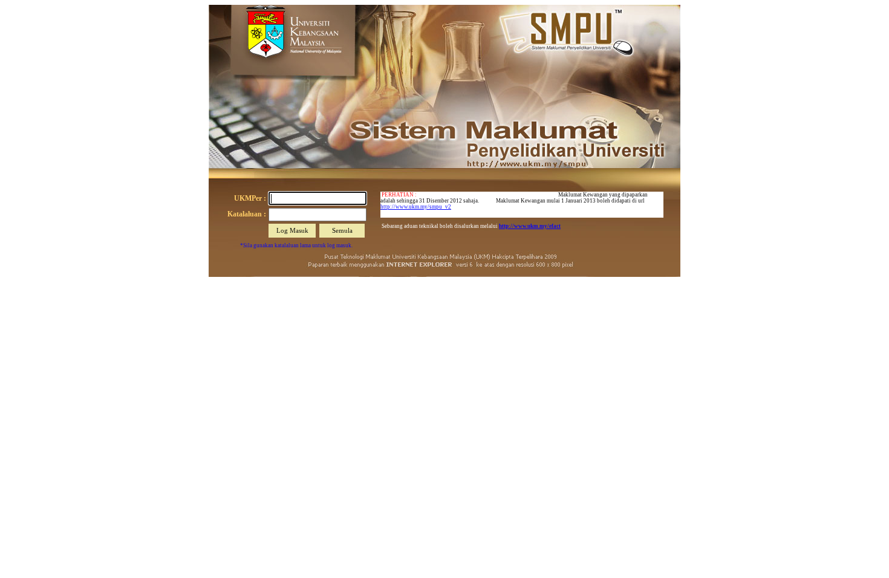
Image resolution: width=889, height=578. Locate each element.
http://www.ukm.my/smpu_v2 (415, 207)
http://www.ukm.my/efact (530, 226)
